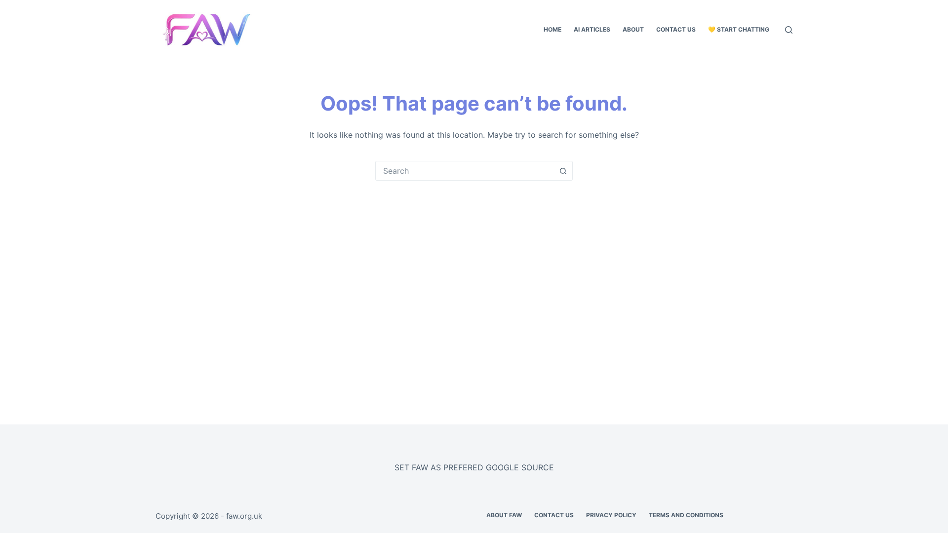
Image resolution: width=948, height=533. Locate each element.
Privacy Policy (611, 515)
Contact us (676, 29)
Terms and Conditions (686, 515)
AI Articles (592, 29)
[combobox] (464, 171)
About (633, 29)
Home (552, 29)
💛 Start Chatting (738, 29)
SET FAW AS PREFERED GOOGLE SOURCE (474, 467)
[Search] (788, 30)
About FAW (504, 515)
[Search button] (562, 170)
